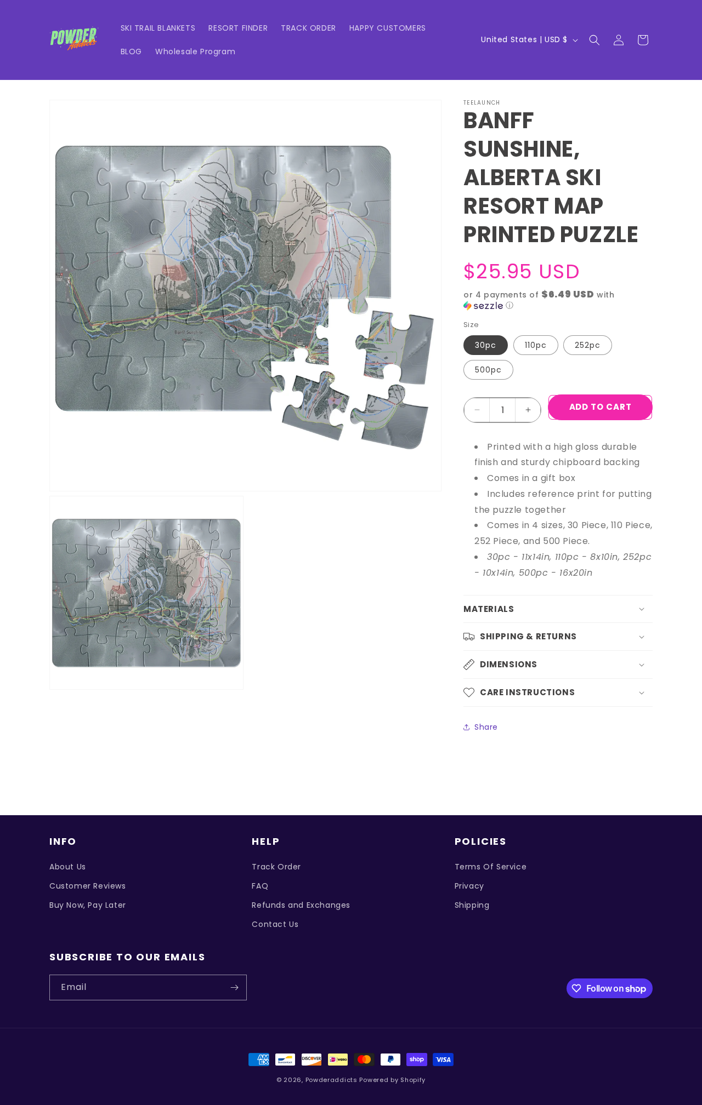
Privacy (469, 885)
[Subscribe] (234, 987)
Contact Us (275, 924)
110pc (536, 345)
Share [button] (486, 727)
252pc (588, 345)
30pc (485, 345)
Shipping (472, 905)
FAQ (260, 885)
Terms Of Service (491, 866)
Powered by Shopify (392, 1079)
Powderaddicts (331, 1079)
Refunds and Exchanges (301, 905)
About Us (67, 866)
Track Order (276, 866)
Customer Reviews (87, 885)
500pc (488, 369)
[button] (594, 40)
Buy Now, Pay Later (87, 905)
